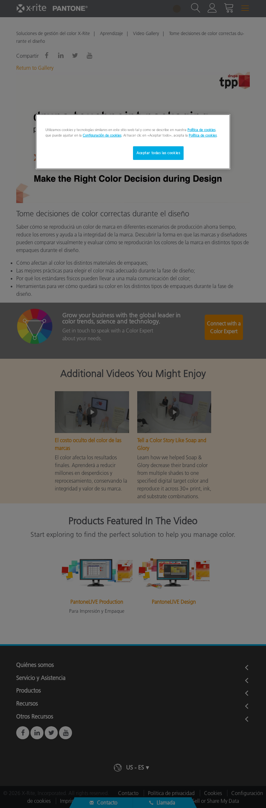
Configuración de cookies (102, 135)
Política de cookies (201, 129)
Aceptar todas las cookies (158, 153)
